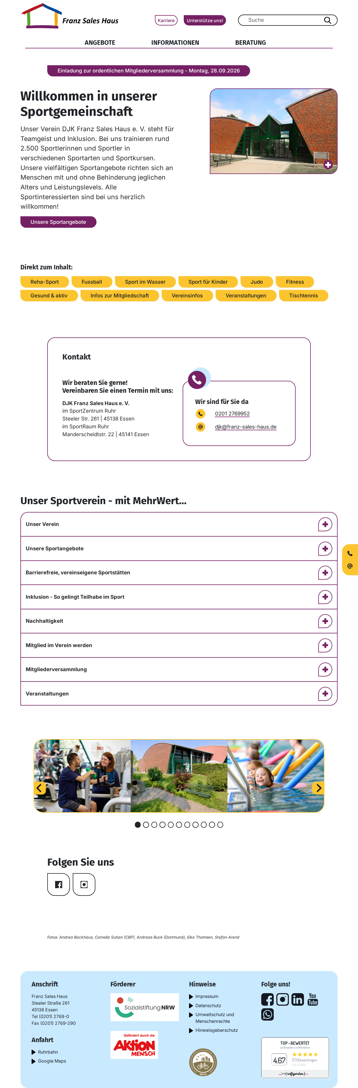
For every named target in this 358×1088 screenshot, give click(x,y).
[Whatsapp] (267, 1014)
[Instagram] (282, 999)
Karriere (166, 20)
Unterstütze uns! (205, 20)
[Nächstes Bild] (318, 787)
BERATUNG (250, 42)
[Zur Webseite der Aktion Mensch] (134, 1044)
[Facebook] (267, 999)
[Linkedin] (297, 999)
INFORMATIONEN (175, 42)
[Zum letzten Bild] (39, 787)
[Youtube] (313, 999)
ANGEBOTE (107, 42)
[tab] (138, 825)
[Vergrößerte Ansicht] (274, 131)
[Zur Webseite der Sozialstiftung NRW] (144, 1007)
